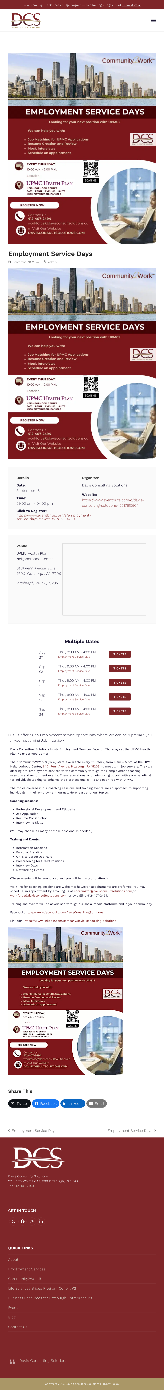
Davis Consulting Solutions (43, 1360)
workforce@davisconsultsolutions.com (38, 895)
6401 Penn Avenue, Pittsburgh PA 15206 (71, 766)
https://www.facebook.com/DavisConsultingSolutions (64, 912)
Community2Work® (24, 1279)
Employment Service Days (74, 656)
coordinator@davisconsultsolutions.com (103, 891)
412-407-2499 (24, 1186)
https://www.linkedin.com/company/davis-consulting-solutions (69, 921)
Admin (52, 262)
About (13, 1259)
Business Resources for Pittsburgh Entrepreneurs (50, 1298)
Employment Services (26, 1269)
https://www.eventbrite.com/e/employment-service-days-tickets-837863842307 (49, 517)
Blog (11, 1317)
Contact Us (17, 1327)
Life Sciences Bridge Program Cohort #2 (42, 1288)
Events (13, 1307)
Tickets (119, 654)
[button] (153, 20)
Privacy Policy (110, 1383)
